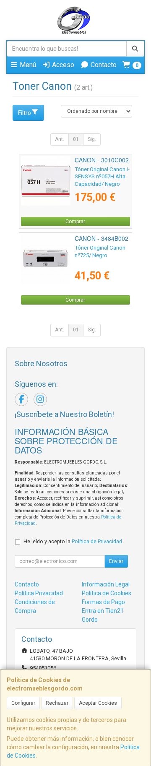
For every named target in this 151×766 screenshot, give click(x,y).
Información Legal (106, 584)
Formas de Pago (103, 602)
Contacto (103, 65)
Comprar (75, 221)
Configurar (23, 703)
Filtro (24, 112)
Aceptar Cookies (98, 703)
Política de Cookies (106, 593)
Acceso (62, 65)
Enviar (116, 561)
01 (76, 139)
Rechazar (57, 703)
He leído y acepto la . (73, 541)
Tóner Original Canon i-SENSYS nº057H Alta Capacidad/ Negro (102, 176)
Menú (27, 65)
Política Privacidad (39, 593)
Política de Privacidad (97, 541)
